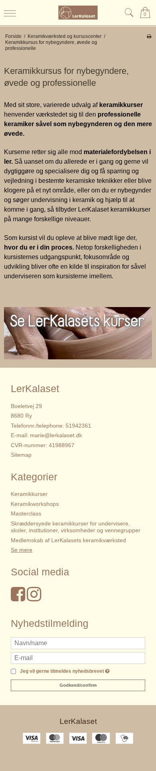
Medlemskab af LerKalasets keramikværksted (68, 540)
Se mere (21, 550)
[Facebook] (18, 598)
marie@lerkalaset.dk (56, 435)
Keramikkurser (29, 494)
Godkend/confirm (78, 685)
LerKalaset (78, 721)
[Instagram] (34, 598)
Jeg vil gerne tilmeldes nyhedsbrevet (63, 671)
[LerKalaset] (78, 13)
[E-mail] (78, 657)
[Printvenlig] (149, 36)
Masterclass (26, 513)
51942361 (78, 425)
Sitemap (21, 455)
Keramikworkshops (35, 504)
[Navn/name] (78, 643)
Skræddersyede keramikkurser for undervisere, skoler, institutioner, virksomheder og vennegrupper (75, 527)
